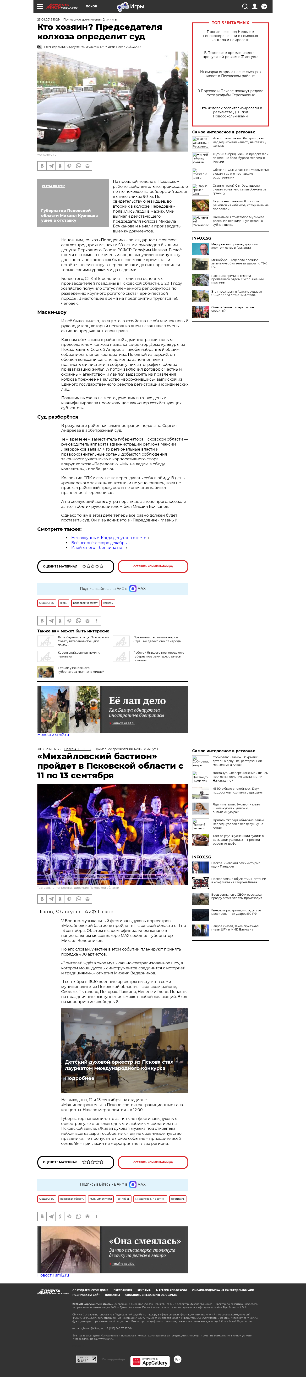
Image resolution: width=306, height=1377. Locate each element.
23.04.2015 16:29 (48, 19)
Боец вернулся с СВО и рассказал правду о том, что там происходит (236, 896)
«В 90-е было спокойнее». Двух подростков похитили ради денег (238, 790)
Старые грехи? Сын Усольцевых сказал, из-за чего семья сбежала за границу (239, 189)
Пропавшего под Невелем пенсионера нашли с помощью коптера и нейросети (230, 36)
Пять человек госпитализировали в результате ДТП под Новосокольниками (230, 112)
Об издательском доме (90, 1290)
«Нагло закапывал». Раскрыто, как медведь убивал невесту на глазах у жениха (239, 142)
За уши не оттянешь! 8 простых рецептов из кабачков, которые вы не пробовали (240, 205)
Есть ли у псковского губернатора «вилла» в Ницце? (81, 669)
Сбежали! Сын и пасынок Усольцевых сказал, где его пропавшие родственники (241, 173)
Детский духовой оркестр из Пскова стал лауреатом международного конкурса (119, 1065)
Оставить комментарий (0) (153, 566)
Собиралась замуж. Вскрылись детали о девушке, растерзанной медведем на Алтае (237, 761)
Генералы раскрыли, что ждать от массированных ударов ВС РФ (236, 912)
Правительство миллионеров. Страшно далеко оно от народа (157, 639)
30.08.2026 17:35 (48, 749)
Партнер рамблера (113, 1359)
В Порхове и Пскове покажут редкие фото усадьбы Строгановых (230, 93)
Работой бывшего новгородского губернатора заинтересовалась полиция (158, 656)
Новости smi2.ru (53, 734)
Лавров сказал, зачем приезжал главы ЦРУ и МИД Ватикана (235, 928)
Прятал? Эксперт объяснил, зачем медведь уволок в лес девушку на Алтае (238, 824)
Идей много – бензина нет (97, 547)
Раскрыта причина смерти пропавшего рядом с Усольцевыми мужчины (237, 279)
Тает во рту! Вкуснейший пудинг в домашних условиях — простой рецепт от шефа (238, 839)
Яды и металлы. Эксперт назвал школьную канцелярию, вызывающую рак (236, 808)
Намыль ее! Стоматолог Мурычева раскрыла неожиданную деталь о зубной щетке (238, 220)
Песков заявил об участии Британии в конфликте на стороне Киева (238, 880)
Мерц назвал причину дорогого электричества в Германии (235, 246)
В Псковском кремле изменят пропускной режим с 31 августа (230, 55)
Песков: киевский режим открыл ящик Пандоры (235, 865)
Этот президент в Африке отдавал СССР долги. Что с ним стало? (236, 293)
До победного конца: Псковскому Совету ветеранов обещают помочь (83, 641)
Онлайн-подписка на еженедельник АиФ (223, 1290)
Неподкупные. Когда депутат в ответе (108, 538)
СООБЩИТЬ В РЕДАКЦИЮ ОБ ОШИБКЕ (151, 1295)
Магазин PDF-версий (171, 1290)
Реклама (144, 1290)
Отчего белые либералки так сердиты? (233, 309)
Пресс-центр (123, 1290)
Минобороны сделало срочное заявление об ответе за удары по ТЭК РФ (239, 263)
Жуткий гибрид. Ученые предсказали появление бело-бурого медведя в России (240, 157)
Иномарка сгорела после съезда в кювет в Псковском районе (230, 74)
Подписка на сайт (86, 1295)
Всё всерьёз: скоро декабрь (99, 543)
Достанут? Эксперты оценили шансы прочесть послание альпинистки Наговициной (240, 776)
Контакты (112, 1295)
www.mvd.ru (46, 154)
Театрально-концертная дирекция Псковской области (78, 887)
